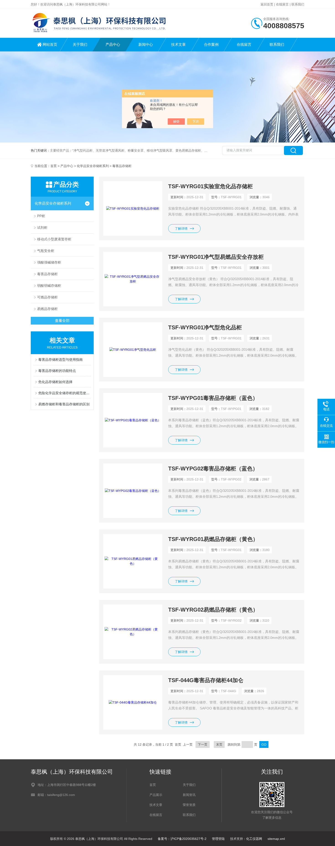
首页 (53, 166)
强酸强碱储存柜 (49, 262)
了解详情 (181, 228)
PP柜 (41, 216)
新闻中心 (145, 44)
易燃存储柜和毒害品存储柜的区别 (64, 404)
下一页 (202, 744)
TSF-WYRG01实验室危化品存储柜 (210, 186)
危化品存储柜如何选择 (55, 382)
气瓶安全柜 (45, 251)
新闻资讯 (189, 795)
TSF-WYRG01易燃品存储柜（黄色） (213, 539)
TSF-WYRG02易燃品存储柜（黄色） (213, 610)
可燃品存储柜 (47, 297)
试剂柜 (42, 227)
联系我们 (297, 4)
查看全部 (62, 321)
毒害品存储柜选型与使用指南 (60, 359)
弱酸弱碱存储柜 (49, 285)
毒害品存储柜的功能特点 (57, 371)
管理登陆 (218, 839)
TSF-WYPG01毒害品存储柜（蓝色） (213, 398)
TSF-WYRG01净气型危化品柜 (205, 327)
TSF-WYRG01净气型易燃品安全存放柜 (216, 257)
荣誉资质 (189, 805)
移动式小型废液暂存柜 (54, 239)
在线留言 (282, 4)
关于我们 (80, 44)
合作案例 (211, 44)
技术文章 (178, 44)
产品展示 (155, 795)
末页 (219, 744)
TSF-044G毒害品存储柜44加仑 (205, 680)
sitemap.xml (276, 839)
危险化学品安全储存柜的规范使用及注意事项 (64, 393)
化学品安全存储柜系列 (93, 166)
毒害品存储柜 (47, 274)
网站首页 (50, 44)
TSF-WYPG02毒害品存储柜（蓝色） (213, 468)
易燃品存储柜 (47, 309)
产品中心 (113, 44)
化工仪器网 (254, 839)
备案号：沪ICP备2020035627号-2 (182, 839)
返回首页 (266, 4)
